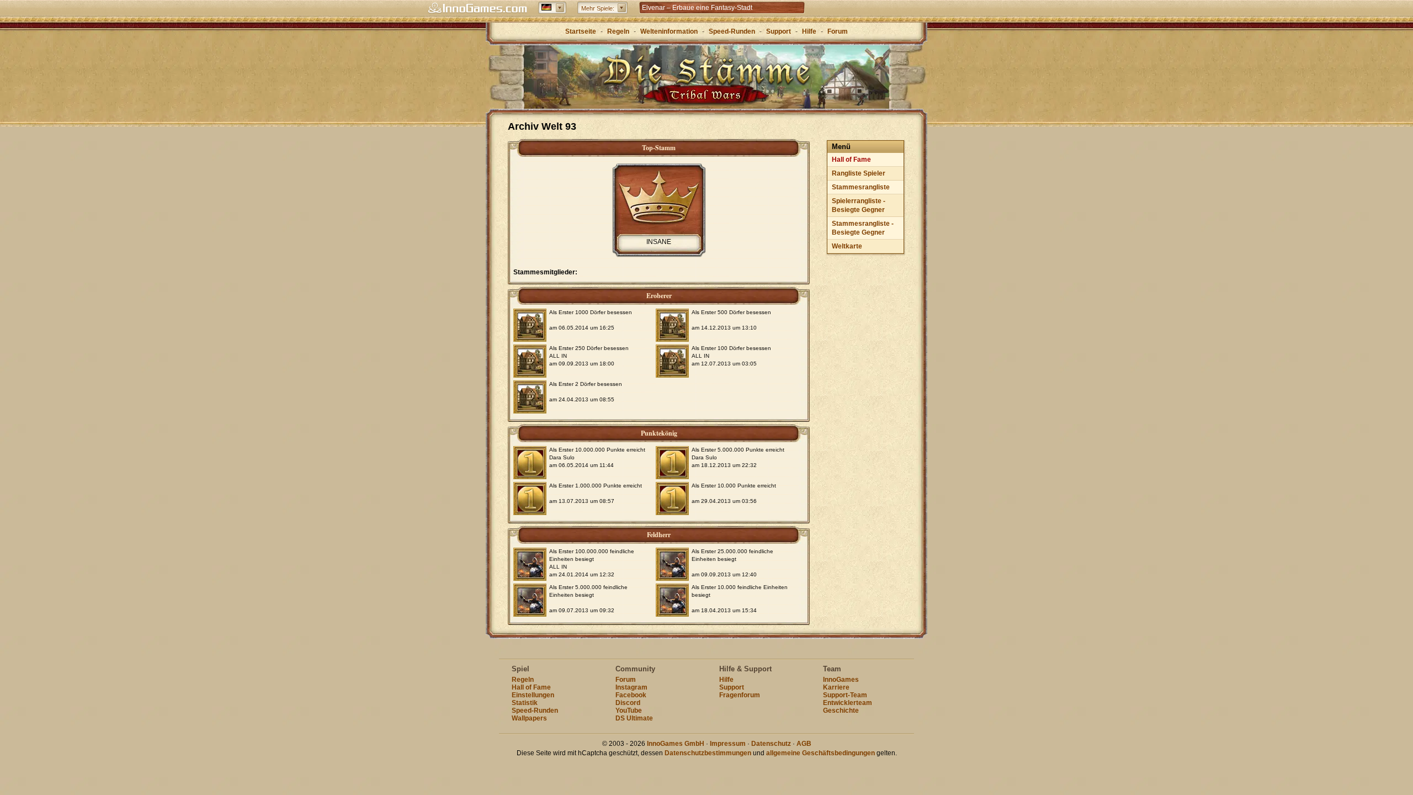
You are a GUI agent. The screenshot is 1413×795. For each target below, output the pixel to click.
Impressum (728, 744)
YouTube (628, 710)
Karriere (836, 687)
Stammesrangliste (861, 187)
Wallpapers (529, 718)
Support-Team (845, 695)
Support (778, 31)
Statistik (525, 703)
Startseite (580, 31)
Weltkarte (847, 246)
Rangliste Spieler (858, 173)
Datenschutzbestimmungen (708, 753)
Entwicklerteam (847, 703)
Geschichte (841, 710)
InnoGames (841, 679)
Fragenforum (739, 695)
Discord (627, 703)
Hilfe (809, 31)
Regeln (618, 31)
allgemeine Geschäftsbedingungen (820, 753)
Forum (837, 31)
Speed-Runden (732, 31)
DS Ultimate (634, 718)
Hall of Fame (851, 159)
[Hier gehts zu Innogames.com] (477, 8)
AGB (803, 744)
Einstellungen (533, 695)
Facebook (630, 695)
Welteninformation (669, 31)
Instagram (631, 687)
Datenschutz (771, 744)
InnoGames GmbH (675, 744)
